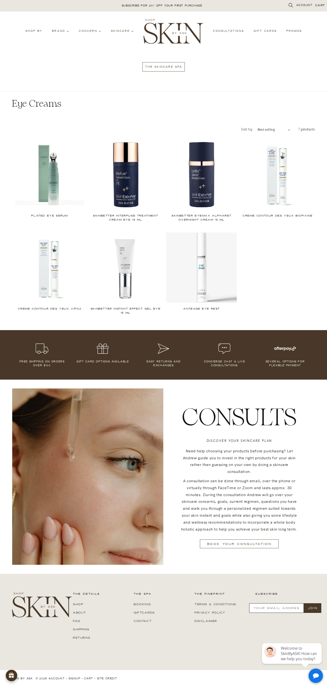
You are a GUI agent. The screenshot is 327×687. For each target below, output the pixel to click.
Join (312, 608)
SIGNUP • (75, 678)
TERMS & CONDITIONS (215, 604)
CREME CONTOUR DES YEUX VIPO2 (49, 309)
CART (320, 5)
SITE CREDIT (107, 678)
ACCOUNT (304, 5)
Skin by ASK (22, 678)
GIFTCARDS (144, 612)
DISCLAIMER (205, 621)
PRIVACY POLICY (209, 612)
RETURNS (81, 638)
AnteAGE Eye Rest (201, 309)
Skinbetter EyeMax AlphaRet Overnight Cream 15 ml (201, 218)
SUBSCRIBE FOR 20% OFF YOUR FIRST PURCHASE (162, 5)
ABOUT (79, 612)
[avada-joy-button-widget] (11, 675)
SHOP (78, 604)
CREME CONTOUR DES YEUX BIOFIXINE (277, 216)
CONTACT (143, 621)
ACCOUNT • (57, 678)
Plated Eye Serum (49, 216)
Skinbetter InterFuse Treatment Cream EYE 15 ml (125, 218)
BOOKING (142, 604)
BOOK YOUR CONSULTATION (239, 544)
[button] (291, 5)
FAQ (76, 621)
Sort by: (247, 129)
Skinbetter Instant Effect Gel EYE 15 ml (125, 311)
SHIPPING (81, 629)
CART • (90, 678)
